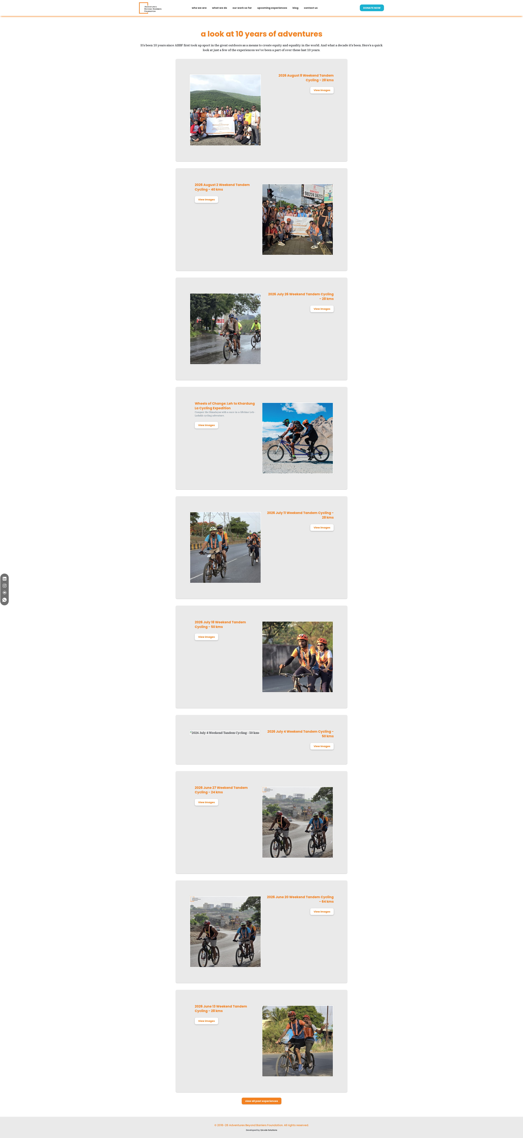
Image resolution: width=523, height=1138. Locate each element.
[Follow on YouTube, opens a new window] (4, 592)
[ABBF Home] (150, 8)
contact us (311, 8)
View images (322, 90)
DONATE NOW (372, 8)
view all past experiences (261, 1101)
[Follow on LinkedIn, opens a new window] (4, 579)
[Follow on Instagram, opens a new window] (4, 585)
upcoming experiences (272, 8)
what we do (219, 8)
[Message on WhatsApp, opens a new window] (4, 600)
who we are (199, 8)
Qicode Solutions (268, 1130)
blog (295, 8)
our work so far (242, 8)
